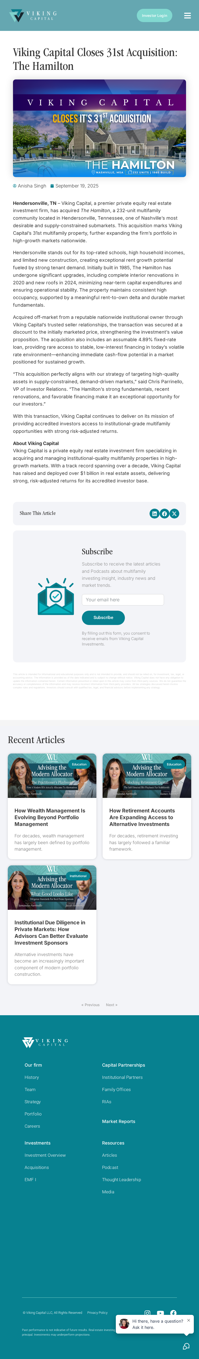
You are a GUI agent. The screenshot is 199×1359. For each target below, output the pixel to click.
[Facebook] (173, 1313)
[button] (154, 514)
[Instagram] (147, 1313)
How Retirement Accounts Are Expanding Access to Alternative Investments (142, 817)
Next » (112, 1005)
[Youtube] (160, 1313)
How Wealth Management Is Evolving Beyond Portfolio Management (50, 817)
